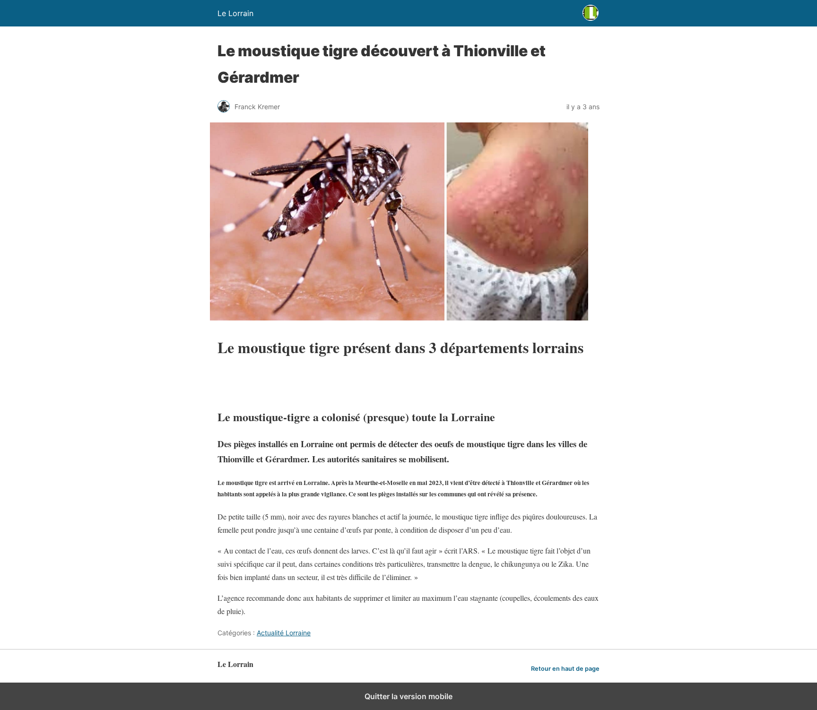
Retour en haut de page (565, 668)
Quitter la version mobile (408, 696)
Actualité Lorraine (284, 633)
